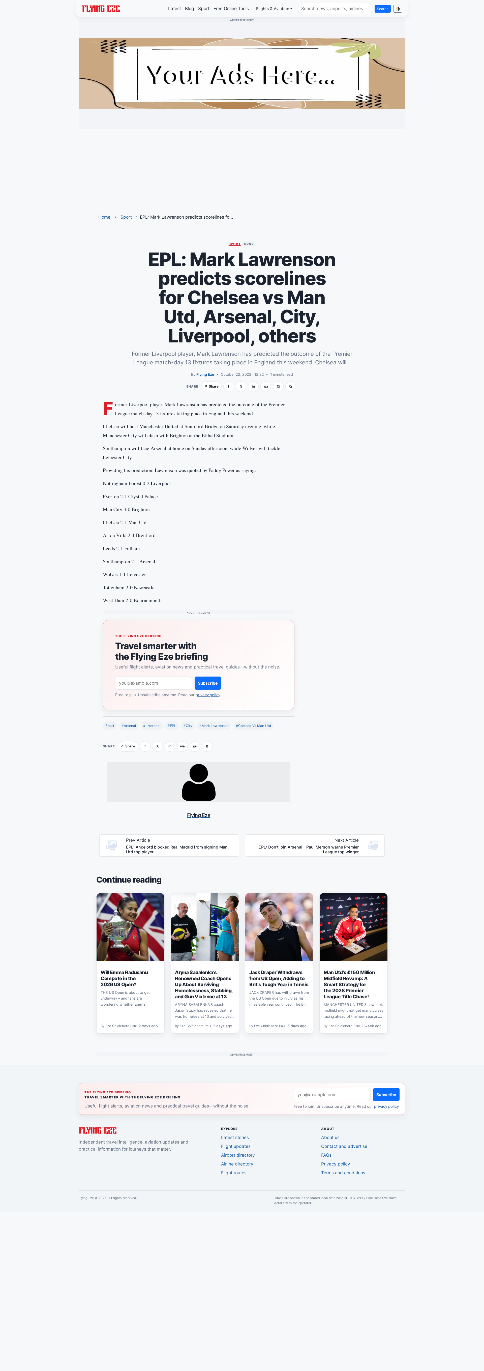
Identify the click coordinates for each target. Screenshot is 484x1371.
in (253, 386)
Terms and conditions (343, 1172)
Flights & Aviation (272, 8)
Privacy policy (335, 1163)
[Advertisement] (242, 168)
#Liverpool (151, 726)
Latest (174, 8)
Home (104, 217)
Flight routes (234, 1172)
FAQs (326, 1155)
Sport (203, 8)
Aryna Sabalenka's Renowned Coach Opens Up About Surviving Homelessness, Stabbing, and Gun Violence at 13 (204, 984)
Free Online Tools (231, 8)
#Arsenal (129, 726)
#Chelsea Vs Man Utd (253, 726)
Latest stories (235, 1137)
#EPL (172, 726)
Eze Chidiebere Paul (121, 1026)
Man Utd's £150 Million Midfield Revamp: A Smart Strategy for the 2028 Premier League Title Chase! (349, 984)
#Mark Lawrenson (214, 726)
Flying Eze (205, 374)
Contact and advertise (344, 1146)
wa (265, 386)
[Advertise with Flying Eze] (242, 73)
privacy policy (208, 694)
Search (382, 9)
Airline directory (237, 1163)
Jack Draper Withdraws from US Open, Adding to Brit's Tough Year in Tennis (278, 978)
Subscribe (208, 683)
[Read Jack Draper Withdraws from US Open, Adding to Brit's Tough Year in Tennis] (279, 927)
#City (188, 726)
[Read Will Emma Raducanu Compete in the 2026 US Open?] (130, 927)
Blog (189, 8)
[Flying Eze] (101, 8)
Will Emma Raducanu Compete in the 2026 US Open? (124, 978)
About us (330, 1137)
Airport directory (238, 1155)
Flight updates (236, 1146)
